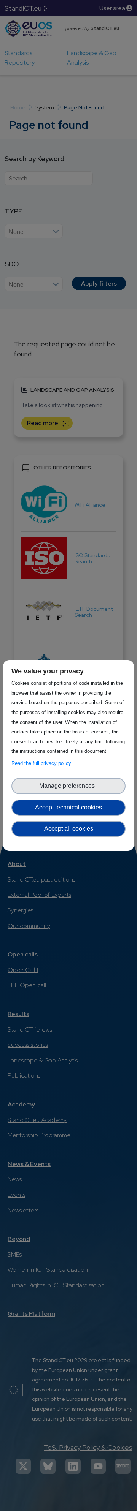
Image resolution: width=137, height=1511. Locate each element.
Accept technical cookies (68, 807)
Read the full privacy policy (42, 763)
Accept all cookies (68, 828)
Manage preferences (68, 785)
